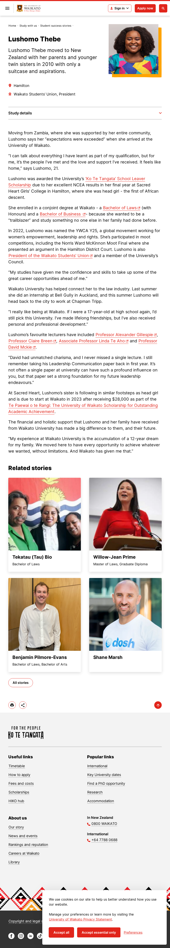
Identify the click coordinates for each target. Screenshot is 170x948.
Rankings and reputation (28, 845)
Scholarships (18, 792)
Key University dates (104, 775)
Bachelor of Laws (120, 207)
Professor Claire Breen (30, 340)
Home (12, 25)
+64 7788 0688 (104, 840)
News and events (23, 836)
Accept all (61, 932)
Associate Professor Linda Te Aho (92, 340)
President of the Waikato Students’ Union (48, 255)
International (97, 766)
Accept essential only (99, 932)
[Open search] (163, 8)
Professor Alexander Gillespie (124, 334)
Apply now (145, 8)
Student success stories (55, 25)
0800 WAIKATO (104, 824)
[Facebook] (11, 938)
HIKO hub (16, 801)
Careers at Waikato (23, 853)
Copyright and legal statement (33, 921)
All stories (21, 683)
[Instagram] (21, 938)
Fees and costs (21, 783)
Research (95, 792)
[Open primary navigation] (7, 8)
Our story (16, 827)
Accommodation (100, 801)
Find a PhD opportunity (106, 783)
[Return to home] (28, 8)
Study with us (28, 25)
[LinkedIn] (30, 938)
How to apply (19, 775)
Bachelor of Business (61, 214)
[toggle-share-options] (23, 705)
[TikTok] (40, 938)
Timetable (16, 766)
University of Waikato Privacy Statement (80, 919)
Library (14, 862)
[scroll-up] (158, 705)
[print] (12, 705)
